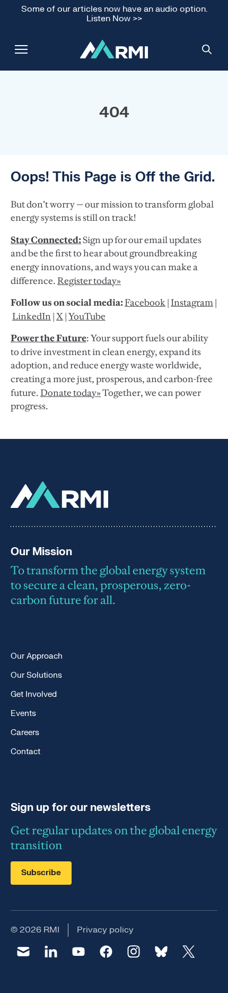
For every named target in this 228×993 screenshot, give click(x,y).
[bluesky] (161, 951)
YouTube (87, 316)
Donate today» (70, 393)
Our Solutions (36, 675)
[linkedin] (51, 951)
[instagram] (133, 951)
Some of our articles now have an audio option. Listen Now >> (114, 14)
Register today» (89, 281)
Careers (25, 733)
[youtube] (78, 951)
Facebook (145, 302)
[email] (23, 951)
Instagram (192, 302)
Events (23, 714)
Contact (25, 752)
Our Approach (37, 656)
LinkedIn (31, 316)
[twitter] (188, 951)
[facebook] (106, 951)
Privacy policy (105, 930)
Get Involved (34, 694)
